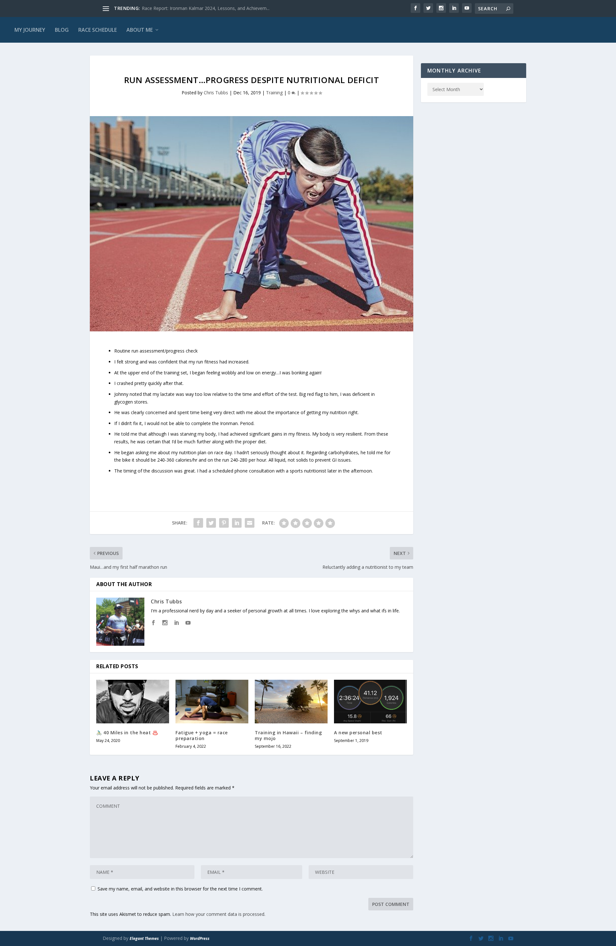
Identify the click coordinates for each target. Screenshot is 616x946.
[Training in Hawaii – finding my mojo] (291, 701)
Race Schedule (97, 29)
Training (274, 92)
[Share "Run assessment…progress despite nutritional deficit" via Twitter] (211, 522)
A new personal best (358, 732)
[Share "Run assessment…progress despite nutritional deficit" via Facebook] (198, 522)
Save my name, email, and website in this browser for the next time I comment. (180, 889)
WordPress (200, 938)
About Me (139, 29)
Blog (62, 29)
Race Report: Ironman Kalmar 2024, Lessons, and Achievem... (206, 8)
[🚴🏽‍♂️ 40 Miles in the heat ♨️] (132, 701)
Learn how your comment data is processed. (218, 914)
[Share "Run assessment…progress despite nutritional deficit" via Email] (249, 522)
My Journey (29, 29)
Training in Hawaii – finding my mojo (288, 735)
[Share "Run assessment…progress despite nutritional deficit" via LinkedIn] (236, 522)
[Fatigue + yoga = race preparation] (211, 701)
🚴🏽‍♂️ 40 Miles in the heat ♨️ (127, 732)
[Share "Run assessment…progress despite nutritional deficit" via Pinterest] (224, 522)
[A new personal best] (370, 701)
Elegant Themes (144, 938)
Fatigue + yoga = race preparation (201, 735)
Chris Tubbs (216, 92)
